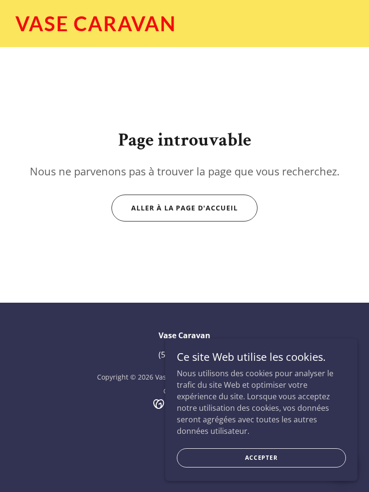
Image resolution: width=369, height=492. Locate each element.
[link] (95, 28)
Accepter (261, 458)
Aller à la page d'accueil (184, 207)
